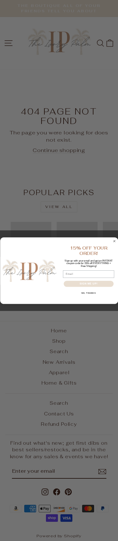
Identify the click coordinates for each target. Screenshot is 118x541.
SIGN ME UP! (88, 283)
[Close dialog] (114, 241)
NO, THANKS (88, 293)
